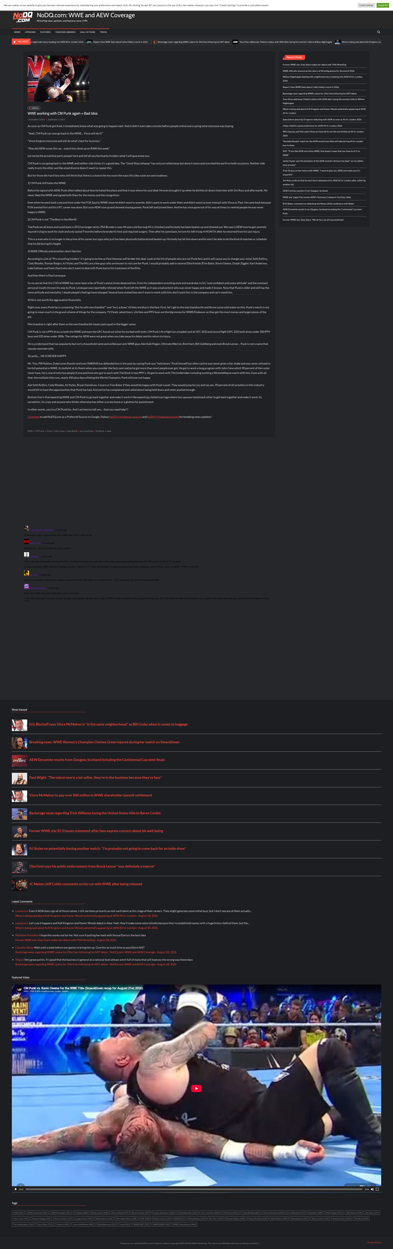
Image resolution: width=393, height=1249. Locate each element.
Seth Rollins (279, 1218)
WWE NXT (141, 1224)
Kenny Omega (41, 1218)
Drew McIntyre (274, 1212)
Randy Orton (162, 1218)
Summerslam (341, 1218)
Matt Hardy (104, 1218)
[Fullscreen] (377, 1189)
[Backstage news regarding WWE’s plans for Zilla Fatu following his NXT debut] (87, 41)
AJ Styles (81, 1212)
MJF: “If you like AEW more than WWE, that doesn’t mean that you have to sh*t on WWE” (321, 153)
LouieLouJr (22, 911)
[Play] (15, 1189)
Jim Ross (372, 1212)
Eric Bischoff (296, 1212)
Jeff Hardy (353, 1212)
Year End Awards (65, 32)
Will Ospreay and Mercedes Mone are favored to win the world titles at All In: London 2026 (323, 133)
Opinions (30, 32)
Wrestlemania (107, 1224)
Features (45, 32)
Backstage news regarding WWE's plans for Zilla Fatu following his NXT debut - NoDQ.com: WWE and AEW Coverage (85, 952)
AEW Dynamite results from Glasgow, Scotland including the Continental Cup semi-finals (322, 211)
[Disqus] (149, 563)
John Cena (59, 431)
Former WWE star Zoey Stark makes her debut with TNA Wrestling (314, 64)
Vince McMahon (83, 1224)
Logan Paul (84, 1218)
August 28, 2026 (148, 915)
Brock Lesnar (141, 1212)
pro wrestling (86, 431)
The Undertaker (23, 1224)
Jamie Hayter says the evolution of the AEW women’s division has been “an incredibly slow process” (323, 163)
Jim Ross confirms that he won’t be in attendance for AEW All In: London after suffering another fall (324, 182)
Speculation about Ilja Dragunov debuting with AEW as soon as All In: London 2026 (322, 119)
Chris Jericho (210, 1212)
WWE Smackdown (184, 1224)
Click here (33, 416)
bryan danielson (164, 1212)
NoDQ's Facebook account (163, 416)
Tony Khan (45, 1224)
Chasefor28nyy (24, 947)
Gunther (315, 1212)
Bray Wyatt (120, 1212)
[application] (196, 1088)
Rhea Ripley (197, 1218)
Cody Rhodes (251, 1212)
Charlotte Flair (187, 1212)
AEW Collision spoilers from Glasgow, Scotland (305, 190)
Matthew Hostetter (27, 935)
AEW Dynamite (37, 1212)
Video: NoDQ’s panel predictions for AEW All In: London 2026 (312, 125)
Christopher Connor (36, 119)
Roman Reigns (235, 1218)
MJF (145, 1218)
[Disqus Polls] (149, 481)
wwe (109, 431)
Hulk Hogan (334, 1212)
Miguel (19, 959)
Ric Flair (215, 1218)
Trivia (103, 32)
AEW (30, 431)
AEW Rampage (60, 1212)
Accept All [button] (382, 5)
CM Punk (39, 431)
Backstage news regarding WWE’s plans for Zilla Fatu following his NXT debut (127, 42)
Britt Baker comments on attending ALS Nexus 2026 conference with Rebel (318, 203)
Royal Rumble (258, 1218)
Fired (49, 431)
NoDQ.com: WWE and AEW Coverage (86, 15)
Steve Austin (320, 1218)
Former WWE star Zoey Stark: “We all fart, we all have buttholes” (313, 219)
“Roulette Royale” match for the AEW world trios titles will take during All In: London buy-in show (323, 143)
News (17, 32)
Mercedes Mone (126, 1218)
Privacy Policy (374, 1242)
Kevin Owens (63, 1218)
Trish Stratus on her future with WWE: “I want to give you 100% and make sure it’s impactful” (321, 172)
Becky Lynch (100, 1212)
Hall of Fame (87, 32)
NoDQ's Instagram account (125, 416)
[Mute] (372, 1189)
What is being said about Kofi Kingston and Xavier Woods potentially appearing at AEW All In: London (322, 42)
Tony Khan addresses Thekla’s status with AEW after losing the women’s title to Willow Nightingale (219, 42)
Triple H (62, 1224)
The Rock (99, 431)
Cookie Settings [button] (366, 5)
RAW (180, 1218)
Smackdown (299, 1218)
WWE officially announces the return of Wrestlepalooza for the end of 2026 (318, 71)
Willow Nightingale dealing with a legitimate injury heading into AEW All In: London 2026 (322, 78)
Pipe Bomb (72, 431)
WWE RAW (161, 1224)
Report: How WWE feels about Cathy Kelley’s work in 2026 (54, 42)
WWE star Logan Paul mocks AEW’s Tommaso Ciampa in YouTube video (317, 197)
